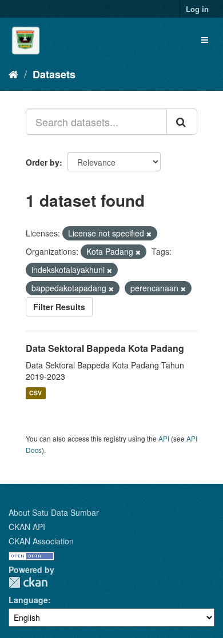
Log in (197, 8)
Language (28, 599)
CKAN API (27, 526)
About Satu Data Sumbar (54, 512)
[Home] (13, 73)
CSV (35, 393)
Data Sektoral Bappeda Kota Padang (105, 348)
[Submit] (181, 122)
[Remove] (149, 233)
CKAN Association (41, 541)
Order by (42, 162)
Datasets (54, 74)
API (163, 438)
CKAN (28, 582)
